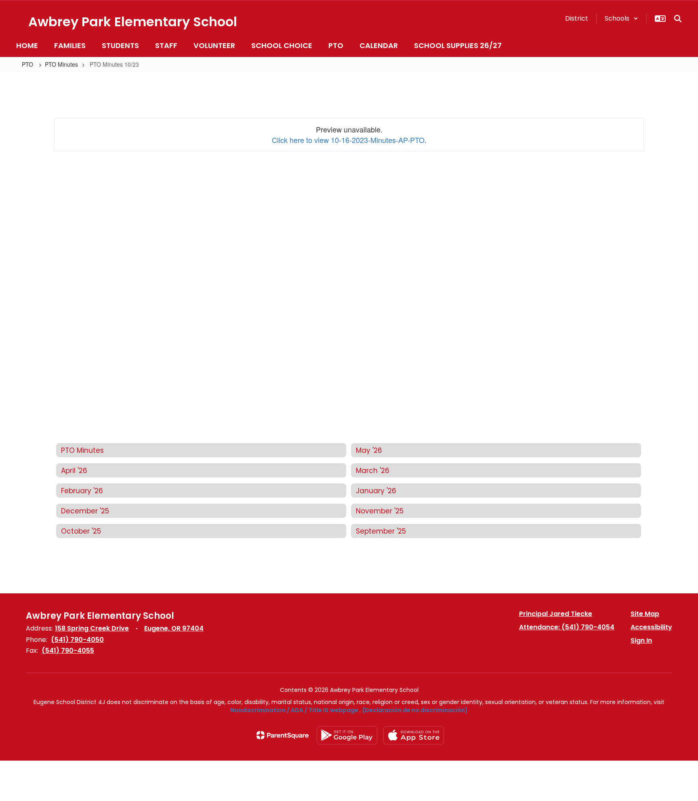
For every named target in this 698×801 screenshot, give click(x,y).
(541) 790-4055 (68, 650)
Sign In (641, 640)
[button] (621, 18)
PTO (28, 64)
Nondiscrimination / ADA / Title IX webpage (294, 710)
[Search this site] (678, 19)
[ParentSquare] (282, 735)
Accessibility (651, 627)
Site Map (645, 613)
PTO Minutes (61, 64)
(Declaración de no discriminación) (415, 710)
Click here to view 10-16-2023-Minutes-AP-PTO (348, 140)
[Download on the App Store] (413, 735)
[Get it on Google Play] (347, 735)
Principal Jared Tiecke (555, 613)
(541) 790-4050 (77, 639)
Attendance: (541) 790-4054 (566, 627)
